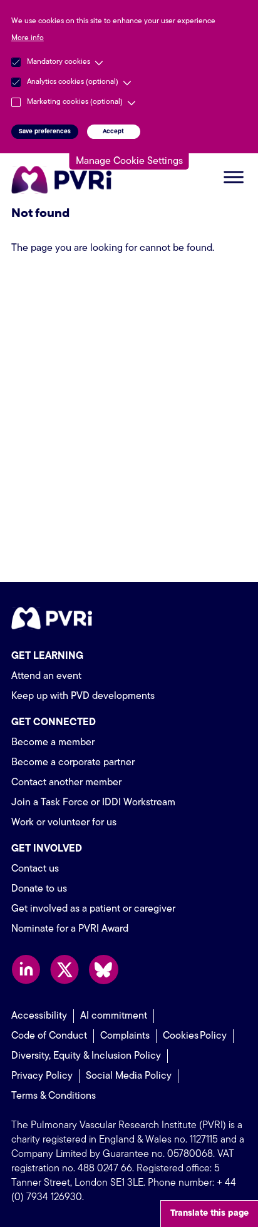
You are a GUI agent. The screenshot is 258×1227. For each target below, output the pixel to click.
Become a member (53, 743)
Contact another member (66, 783)
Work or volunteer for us (63, 823)
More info (27, 38)
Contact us (35, 869)
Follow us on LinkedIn (26, 969)
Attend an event (46, 676)
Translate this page (209, 1213)
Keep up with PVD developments (83, 696)
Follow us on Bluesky (103, 969)
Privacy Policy (42, 1076)
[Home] (64, 180)
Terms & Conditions (53, 1096)
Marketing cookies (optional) (75, 102)
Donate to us (39, 889)
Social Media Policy (129, 1076)
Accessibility (39, 1016)
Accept (113, 131)
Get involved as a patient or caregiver (93, 909)
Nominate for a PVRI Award (69, 929)
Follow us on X (65, 969)
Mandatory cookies (58, 62)
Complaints (125, 1036)
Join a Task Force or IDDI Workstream (93, 803)
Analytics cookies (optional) (72, 82)
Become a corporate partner (73, 763)
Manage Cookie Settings (129, 161)
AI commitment (113, 1016)
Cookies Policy (195, 1036)
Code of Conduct (49, 1036)
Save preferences (45, 131)
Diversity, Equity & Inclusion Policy (86, 1056)
